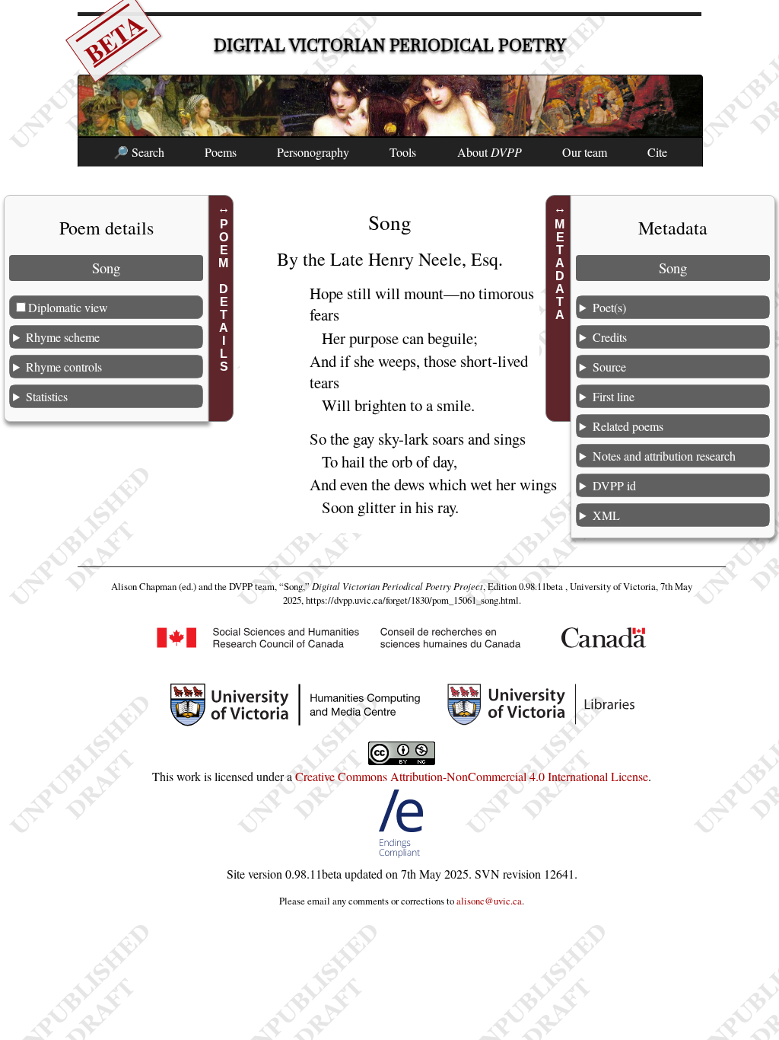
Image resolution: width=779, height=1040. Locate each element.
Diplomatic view (68, 307)
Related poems (628, 426)
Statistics (47, 396)
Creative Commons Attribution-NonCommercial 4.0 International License (471, 776)
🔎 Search (138, 152)
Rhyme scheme (63, 337)
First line (613, 396)
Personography (313, 152)
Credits (610, 337)
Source (609, 367)
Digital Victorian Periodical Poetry (390, 45)
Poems (221, 152)
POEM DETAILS (223, 295)
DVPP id (614, 485)
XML (606, 515)
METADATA (560, 269)
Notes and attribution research (664, 456)
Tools (403, 152)
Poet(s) (609, 307)
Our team (584, 152)
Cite (657, 152)
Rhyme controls (64, 367)
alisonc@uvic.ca (489, 901)
